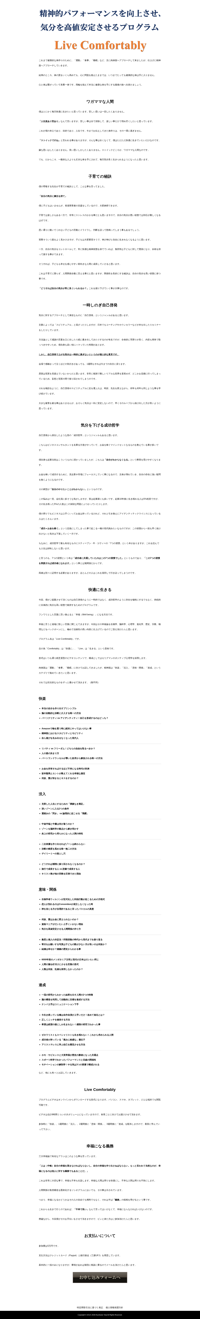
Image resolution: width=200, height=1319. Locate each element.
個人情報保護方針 (114, 1307)
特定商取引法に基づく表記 (90, 1307)
